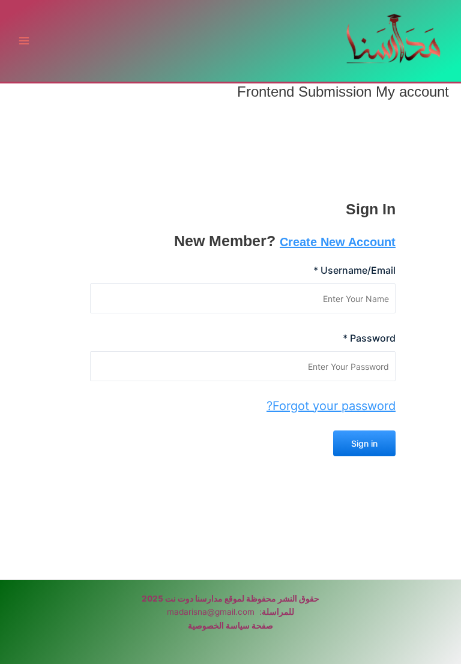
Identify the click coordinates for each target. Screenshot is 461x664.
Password (369, 338)
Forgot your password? (331, 406)
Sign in (364, 443)
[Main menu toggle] (24, 41)
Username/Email (354, 270)
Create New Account (338, 242)
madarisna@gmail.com (211, 612)
